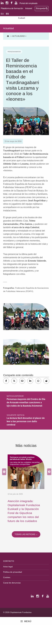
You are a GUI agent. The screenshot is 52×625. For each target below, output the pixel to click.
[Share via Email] (22, 381)
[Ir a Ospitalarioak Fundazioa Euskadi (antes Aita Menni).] (8, 36)
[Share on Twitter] (14, 381)
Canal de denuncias (12, 583)
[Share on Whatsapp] (38, 381)
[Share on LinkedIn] (30, 381)
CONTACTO (8, 561)
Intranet (28, 8)
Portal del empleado (28, 3)
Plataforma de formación (12, 8)
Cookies (6, 577)
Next (48, 471)
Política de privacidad (12, 572)
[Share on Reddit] (46, 381)
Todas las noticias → (26, 534)
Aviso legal (8, 566)
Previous (3, 471)
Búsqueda (41, 8)
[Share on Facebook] (6, 381)
